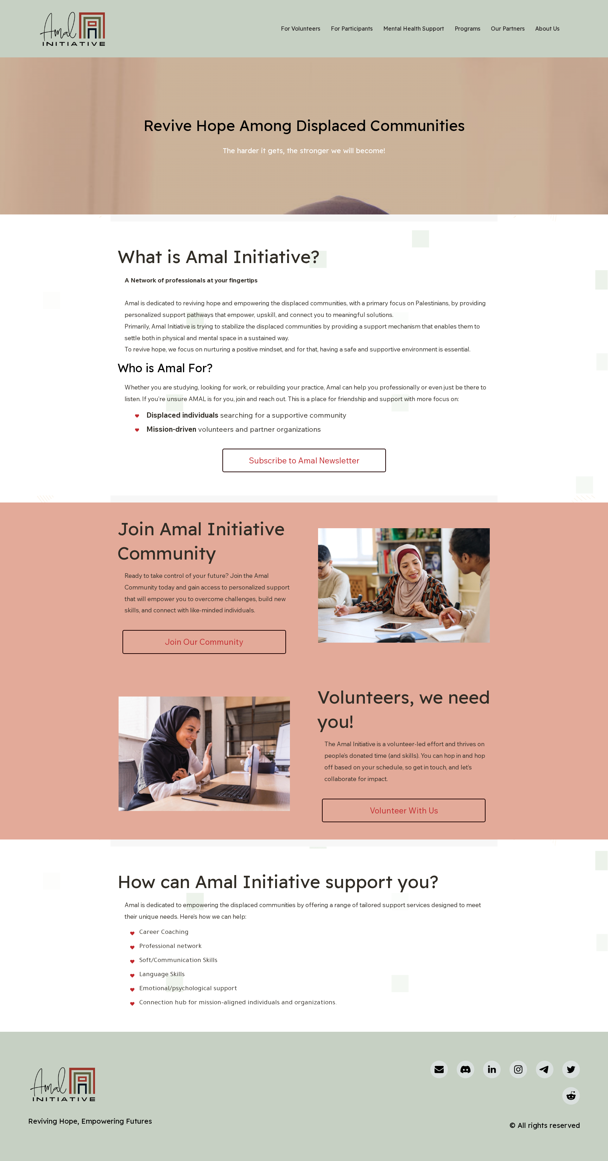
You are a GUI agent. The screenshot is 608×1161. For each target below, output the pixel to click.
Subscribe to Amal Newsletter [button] (304, 460)
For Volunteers (300, 28)
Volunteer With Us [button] (404, 810)
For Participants (352, 28)
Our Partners (508, 28)
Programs (467, 28)
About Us (547, 28)
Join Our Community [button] (204, 642)
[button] (439, 1069)
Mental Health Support (413, 28)
